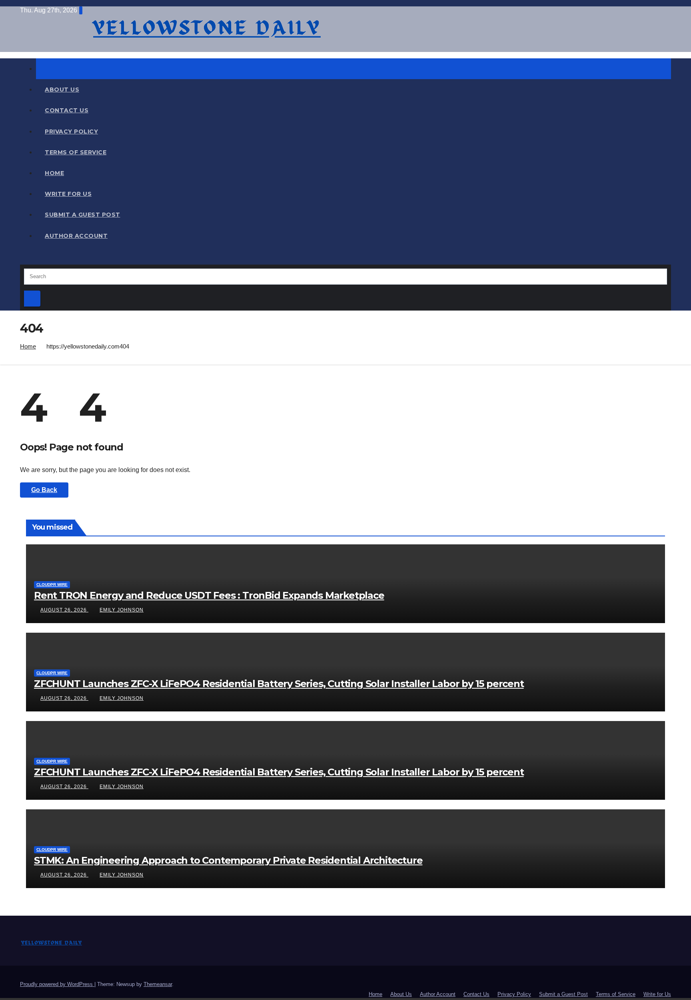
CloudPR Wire (52, 584)
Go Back (44, 489)
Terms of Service (75, 152)
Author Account (76, 235)
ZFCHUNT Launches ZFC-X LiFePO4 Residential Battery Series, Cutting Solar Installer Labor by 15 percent (279, 683)
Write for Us (68, 193)
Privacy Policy (71, 131)
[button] (22, 258)
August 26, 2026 (64, 610)
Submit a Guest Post (82, 214)
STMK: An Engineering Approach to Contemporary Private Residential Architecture (228, 860)
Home (54, 173)
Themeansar (158, 984)
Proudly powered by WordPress (57, 984)
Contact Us (66, 110)
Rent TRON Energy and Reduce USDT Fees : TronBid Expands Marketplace (209, 595)
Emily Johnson (122, 610)
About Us (62, 89)
